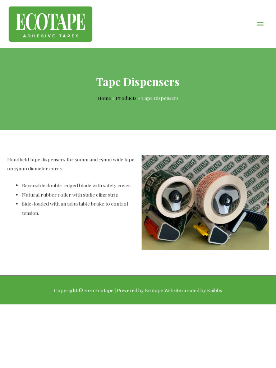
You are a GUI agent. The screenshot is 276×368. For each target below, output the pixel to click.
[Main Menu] (260, 24)
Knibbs (214, 290)
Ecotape (154, 290)
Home (104, 98)
